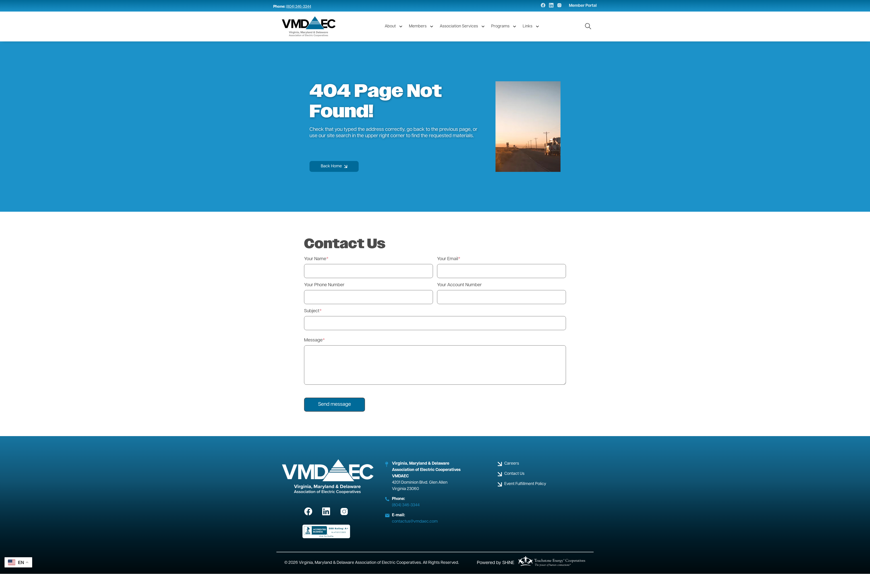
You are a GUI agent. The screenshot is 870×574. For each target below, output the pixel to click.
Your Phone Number (324, 285)
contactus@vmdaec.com (415, 522)
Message (313, 340)
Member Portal (583, 6)
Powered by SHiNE (495, 563)
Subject (311, 311)
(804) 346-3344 (298, 7)
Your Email (447, 259)
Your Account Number (459, 285)
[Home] (309, 26)
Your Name (315, 259)
